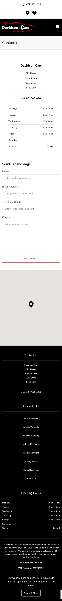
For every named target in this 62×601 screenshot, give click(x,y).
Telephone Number (12, 202)
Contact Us (31, 478)
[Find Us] (28, 13)
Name (5, 171)
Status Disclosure (31, 470)
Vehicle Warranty (31, 427)
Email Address (10, 186)
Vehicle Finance (31, 418)
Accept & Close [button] (31, 593)
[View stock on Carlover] (34, 14)
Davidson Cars (24, 27)
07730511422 (33, 4)
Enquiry (6, 217)
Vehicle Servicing (31, 453)
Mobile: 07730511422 (31, 98)
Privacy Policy (31, 461)
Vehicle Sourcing (31, 435)
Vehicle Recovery (31, 444)
